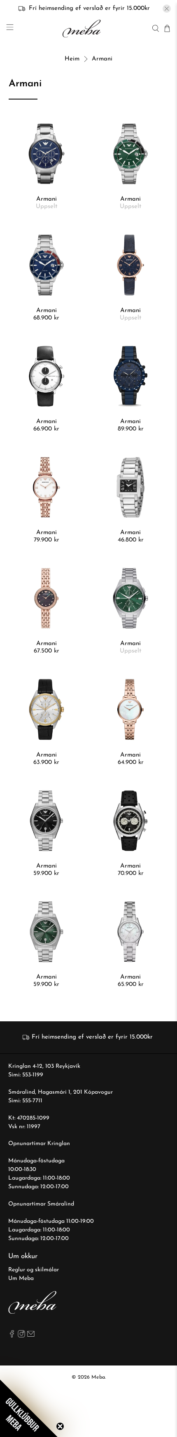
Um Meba (21, 1278)
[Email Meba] (31, 1336)
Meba (98, 1377)
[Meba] (83, 28)
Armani (102, 59)
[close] (167, 9)
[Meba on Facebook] (12, 1336)
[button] (29, 1408)
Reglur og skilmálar (33, 1270)
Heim (72, 59)
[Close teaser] (60, 1426)
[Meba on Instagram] (21, 1336)
